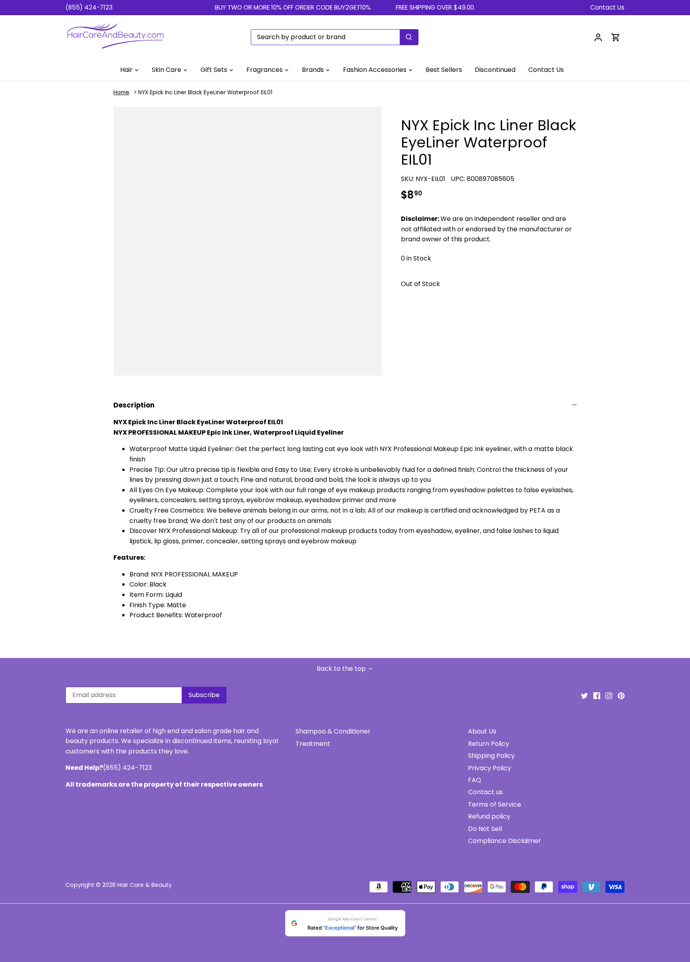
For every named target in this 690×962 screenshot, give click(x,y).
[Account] (598, 37)
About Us (482, 731)
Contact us (485, 792)
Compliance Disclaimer (504, 840)
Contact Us (607, 7)
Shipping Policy (491, 755)
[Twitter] (584, 695)
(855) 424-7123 (89, 7)
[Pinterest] (621, 695)
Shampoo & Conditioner (333, 731)
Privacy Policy (489, 768)
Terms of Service (494, 804)
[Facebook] (596, 695)
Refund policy (489, 816)
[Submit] (409, 37)
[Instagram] (608, 695)
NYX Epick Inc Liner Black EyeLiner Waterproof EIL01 (205, 92)
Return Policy (488, 743)
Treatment (312, 743)
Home (121, 92)
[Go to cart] (616, 37)
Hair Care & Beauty (144, 885)
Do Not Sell (485, 828)
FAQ (474, 780)
